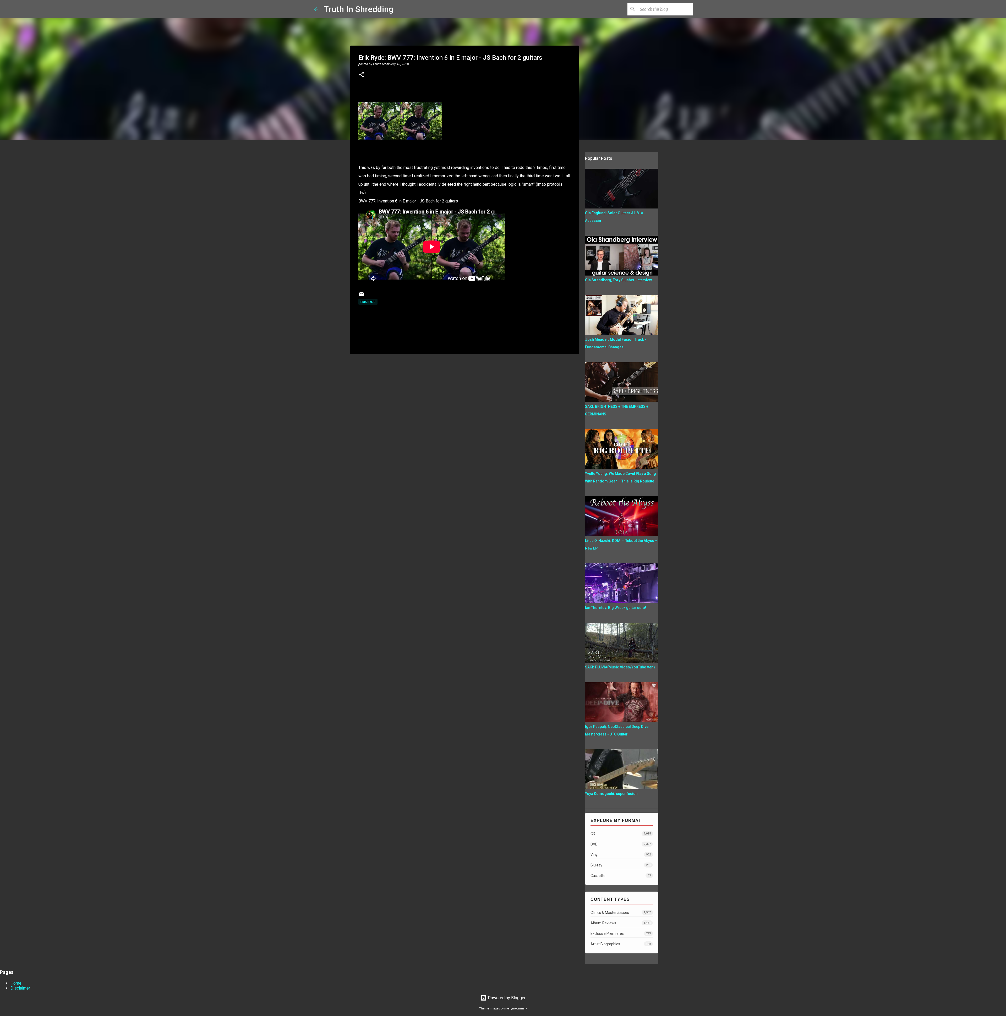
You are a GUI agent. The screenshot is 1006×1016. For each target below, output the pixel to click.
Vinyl (621, 855)
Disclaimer (20, 988)
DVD (621, 844)
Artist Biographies (621, 944)
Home (15, 983)
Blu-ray (621, 865)
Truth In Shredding (358, 9)
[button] (361, 75)
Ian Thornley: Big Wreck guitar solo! (615, 608)
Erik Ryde (367, 302)
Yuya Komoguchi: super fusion (611, 794)
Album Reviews (621, 923)
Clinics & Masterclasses (621, 912)
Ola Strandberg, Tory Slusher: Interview (618, 280)
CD (621, 834)
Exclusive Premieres (621, 933)
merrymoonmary (515, 1008)
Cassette (621, 876)
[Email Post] (361, 296)
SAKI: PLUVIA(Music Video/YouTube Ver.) (620, 667)
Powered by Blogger (506, 997)
